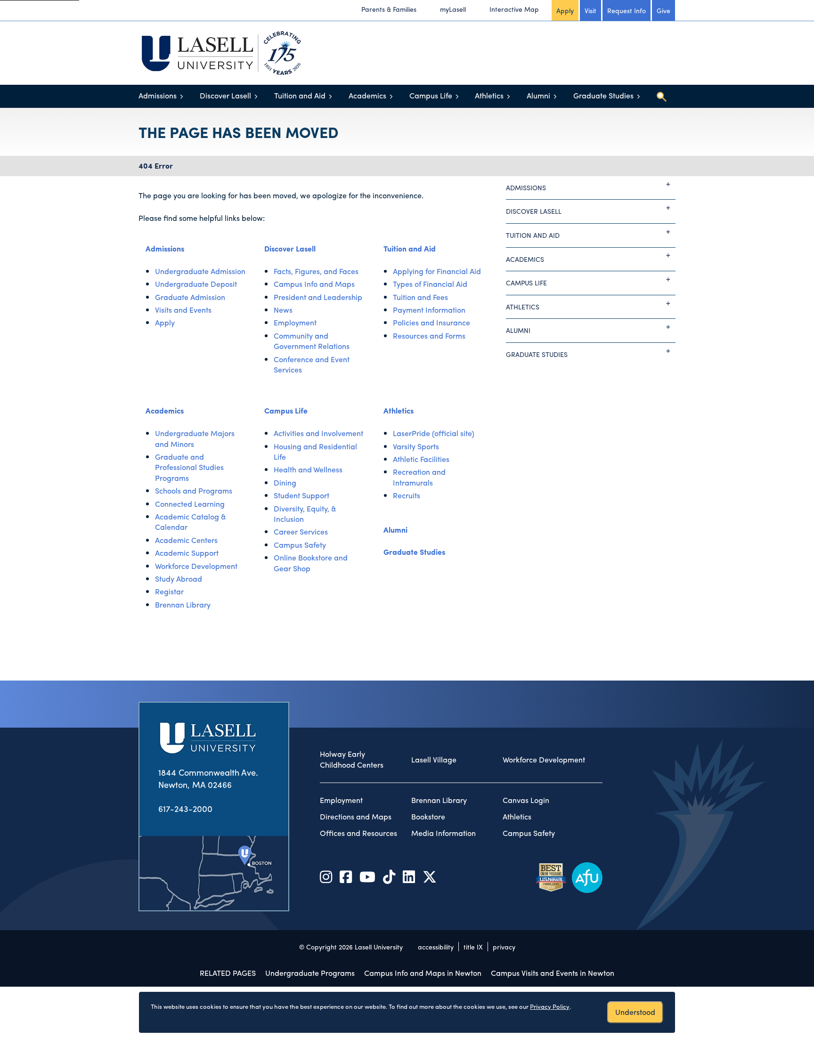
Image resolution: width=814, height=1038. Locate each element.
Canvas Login (526, 800)
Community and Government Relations (312, 340)
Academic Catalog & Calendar (190, 521)
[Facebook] (346, 876)
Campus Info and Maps (314, 283)
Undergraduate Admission (200, 271)
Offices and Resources (358, 833)
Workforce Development (196, 565)
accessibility (436, 946)
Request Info (626, 10)
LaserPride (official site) (433, 433)
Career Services (301, 531)
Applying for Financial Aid (437, 271)
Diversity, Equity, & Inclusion (305, 513)
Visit (590, 10)
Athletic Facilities (421, 459)
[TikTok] (389, 876)
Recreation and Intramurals (419, 476)
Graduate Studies (603, 95)
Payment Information (429, 309)
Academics (367, 95)
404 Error (155, 165)
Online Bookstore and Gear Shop (311, 562)
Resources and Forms (429, 335)
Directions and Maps (355, 816)
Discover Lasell (225, 95)
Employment (295, 322)
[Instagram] (326, 876)
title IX (473, 946)
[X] (430, 876)
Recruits (406, 495)
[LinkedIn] (409, 876)
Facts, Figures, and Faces (316, 271)
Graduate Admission (190, 297)
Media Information (443, 833)
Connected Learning (190, 503)
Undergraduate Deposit (196, 283)
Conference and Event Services (312, 364)
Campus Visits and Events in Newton (552, 972)
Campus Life (430, 95)
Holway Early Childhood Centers (351, 759)
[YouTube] (367, 876)
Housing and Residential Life (315, 451)
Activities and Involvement (318, 433)
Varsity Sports (416, 446)
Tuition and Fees (420, 297)
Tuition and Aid (300, 95)
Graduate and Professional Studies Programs (189, 467)
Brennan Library (183, 604)
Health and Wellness (308, 469)
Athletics (489, 95)
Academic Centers (186, 540)
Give (663, 10)
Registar (169, 591)
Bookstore (428, 816)
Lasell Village (433, 759)
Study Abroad (178, 578)
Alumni (538, 95)
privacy (504, 946)
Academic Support (187, 552)
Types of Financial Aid (430, 283)
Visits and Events (183, 309)
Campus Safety (300, 544)
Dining (285, 482)
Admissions (157, 95)
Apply (565, 10)
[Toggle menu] (181, 96)
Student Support (301, 495)
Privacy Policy (550, 1006)
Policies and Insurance (431, 322)
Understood (635, 1011)
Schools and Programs (193, 490)
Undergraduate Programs (310, 972)
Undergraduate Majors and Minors (195, 438)
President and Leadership (318, 297)
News (283, 309)
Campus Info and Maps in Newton (422, 972)
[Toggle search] (661, 96)
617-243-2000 (185, 808)
